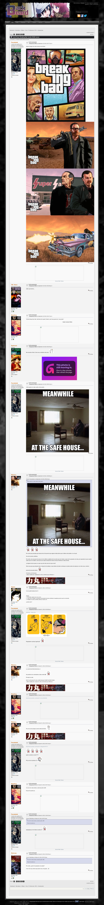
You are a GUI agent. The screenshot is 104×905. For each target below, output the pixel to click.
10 (23, 34)
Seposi (13, 587)
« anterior (88, 32)
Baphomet (14, 345)
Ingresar (40, 22)
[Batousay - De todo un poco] (13, 878)
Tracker (34, 22)
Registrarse (47, 22)
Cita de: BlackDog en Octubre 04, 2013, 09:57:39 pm (36, 818)
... (15, 34)
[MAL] (13, 339)
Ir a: (83, 888)
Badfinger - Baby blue (31, 612)
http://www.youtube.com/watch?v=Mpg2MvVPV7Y (37, 746)
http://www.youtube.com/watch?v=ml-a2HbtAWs (36, 698)
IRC (29, 22)
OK (77, 901)
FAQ (17, 22)
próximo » (92, 32)
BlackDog (14, 315)
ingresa (91, 3)
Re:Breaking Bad (33, 42)
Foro (12, 22)
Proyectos (23, 22)
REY (35, 30)
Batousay (13, 853)
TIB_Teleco (14, 284)
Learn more (81, 901)
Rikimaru (13, 474)
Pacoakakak (14, 42)
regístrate (96, 3)
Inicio (7, 22)
